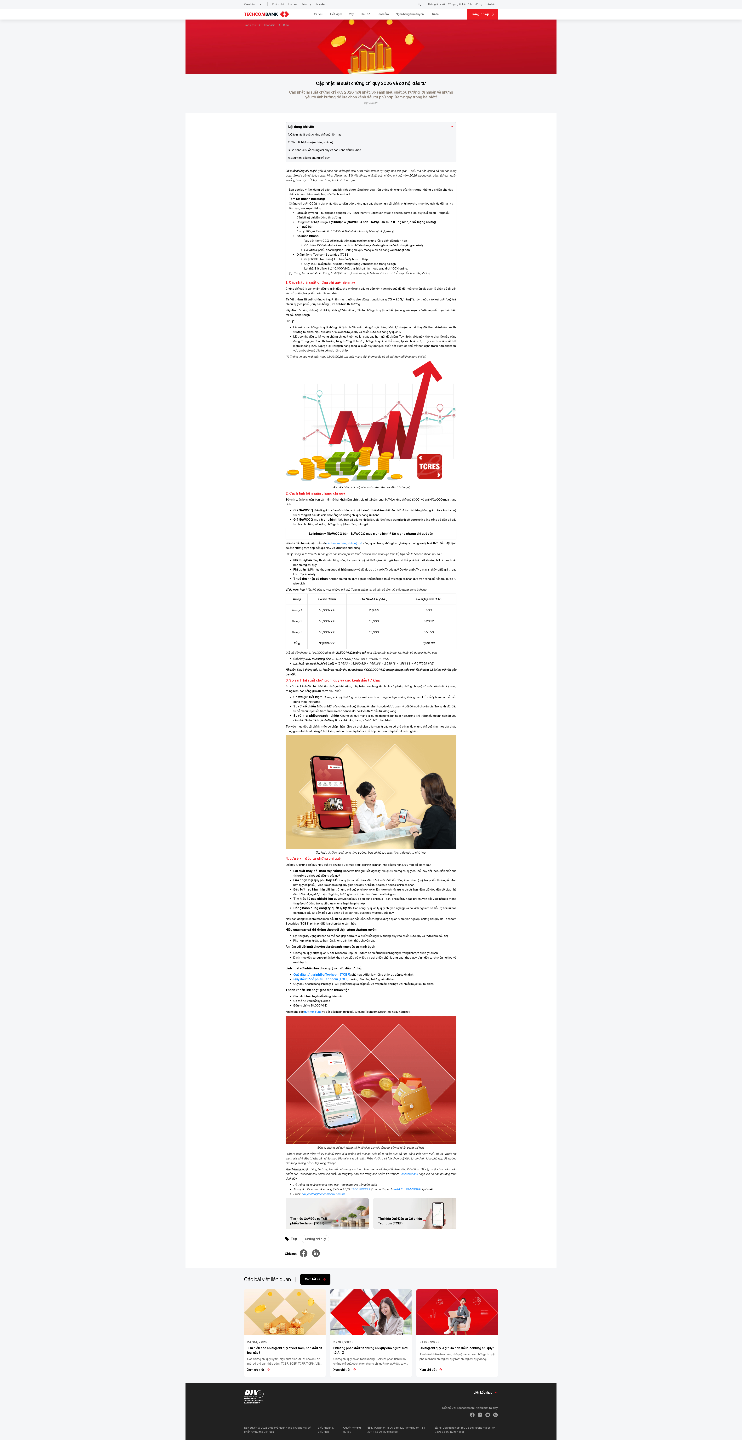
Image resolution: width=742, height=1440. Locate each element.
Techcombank (409, 1174)
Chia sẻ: (291, 1254)
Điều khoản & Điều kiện (325, 1429)
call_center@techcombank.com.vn (323, 1194)
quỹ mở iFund (313, 1011)
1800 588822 (360, 1189)
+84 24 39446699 (407, 1189)
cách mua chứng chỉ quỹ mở (344, 543)
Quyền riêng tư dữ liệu (352, 1429)
